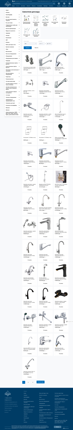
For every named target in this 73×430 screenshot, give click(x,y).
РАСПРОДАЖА (9, 14)
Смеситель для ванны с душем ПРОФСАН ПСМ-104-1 (61, 325)
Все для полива (9, 22)
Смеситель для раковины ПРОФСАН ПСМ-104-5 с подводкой (44, 349)
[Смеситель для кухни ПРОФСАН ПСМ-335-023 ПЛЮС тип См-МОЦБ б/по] (61, 340)
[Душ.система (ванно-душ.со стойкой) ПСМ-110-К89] (61, 106)
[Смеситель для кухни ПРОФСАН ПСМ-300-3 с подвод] (61, 247)
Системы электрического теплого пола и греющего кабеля (11, 88)
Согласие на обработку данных (11, 404)
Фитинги (7, 110)
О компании (39, 5)
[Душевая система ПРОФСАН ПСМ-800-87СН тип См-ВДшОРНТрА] (45, 176)
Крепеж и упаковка (10, 46)
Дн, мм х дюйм (26, 41)
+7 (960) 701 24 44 (63, 1)
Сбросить (36, 47)
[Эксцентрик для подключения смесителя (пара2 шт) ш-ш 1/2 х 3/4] (29, 59)
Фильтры (8, 107)
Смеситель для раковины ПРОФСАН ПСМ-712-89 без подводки (28, 278)
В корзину (30, 72)
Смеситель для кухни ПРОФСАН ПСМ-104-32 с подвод (44, 255)
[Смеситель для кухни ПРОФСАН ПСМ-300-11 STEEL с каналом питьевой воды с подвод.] (61, 200)
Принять (57, 426)
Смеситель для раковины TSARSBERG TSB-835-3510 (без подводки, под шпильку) (45, 91)
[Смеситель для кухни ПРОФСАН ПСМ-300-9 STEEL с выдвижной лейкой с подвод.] (29, 247)
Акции (13, 5)
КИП (7, 40)
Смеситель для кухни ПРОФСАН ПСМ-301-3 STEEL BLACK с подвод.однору (45, 302)
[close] (72, 321)
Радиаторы (8, 76)
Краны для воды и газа (11, 44)
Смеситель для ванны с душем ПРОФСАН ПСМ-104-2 (45, 325)
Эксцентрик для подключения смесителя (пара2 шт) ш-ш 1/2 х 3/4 (29, 68)
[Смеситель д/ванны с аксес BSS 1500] (29, 83)
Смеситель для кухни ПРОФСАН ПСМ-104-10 (28, 115)
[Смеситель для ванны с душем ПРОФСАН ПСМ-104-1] (61, 317)
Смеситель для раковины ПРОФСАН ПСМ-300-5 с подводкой (44, 232)
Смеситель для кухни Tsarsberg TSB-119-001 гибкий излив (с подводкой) (45, 208)
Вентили (7, 17)
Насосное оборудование (11, 53)
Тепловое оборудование (11, 97)
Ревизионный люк (10, 79)
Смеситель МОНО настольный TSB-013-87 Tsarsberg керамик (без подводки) (29, 349)
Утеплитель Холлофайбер (11, 105)
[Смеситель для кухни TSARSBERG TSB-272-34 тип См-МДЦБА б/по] (29, 200)
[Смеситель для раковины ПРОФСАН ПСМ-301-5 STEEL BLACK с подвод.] (61, 270)
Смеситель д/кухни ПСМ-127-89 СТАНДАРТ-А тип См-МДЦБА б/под (29, 372)
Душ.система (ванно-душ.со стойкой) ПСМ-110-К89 (60, 115)
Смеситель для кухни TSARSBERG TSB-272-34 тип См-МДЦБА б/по (28, 208)
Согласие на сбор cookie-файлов (11, 406)
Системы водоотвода (10, 81)
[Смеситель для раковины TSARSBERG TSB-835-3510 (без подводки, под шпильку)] (45, 83)
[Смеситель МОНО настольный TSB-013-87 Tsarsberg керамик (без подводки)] (29, 340)
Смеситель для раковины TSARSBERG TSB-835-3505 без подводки (29, 161)
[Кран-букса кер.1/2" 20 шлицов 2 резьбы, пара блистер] (61, 176)
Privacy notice (70, 321)
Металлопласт (9, 51)
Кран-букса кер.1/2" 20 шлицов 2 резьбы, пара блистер (61, 185)
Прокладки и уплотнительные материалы (12, 70)
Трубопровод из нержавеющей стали (10, 100)
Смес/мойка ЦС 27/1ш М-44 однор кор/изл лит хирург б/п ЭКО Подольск (45, 68)
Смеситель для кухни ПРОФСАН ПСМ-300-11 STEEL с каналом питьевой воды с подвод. (61, 208)
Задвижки (8, 33)
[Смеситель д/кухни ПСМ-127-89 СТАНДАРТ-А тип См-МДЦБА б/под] (29, 364)
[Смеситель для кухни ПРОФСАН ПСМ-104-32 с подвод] (45, 247)
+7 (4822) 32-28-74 (8, 398)
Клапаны (7, 42)
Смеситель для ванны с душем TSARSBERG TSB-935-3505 (29, 185)
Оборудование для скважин (12, 58)
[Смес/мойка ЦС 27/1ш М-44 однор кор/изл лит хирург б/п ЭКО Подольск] (45, 59)
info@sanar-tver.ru (55, 1)
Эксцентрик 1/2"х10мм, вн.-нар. (45, 137)
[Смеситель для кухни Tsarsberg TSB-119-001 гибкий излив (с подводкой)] (45, 200)
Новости (28, 5)
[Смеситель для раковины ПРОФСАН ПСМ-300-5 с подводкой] (45, 223)
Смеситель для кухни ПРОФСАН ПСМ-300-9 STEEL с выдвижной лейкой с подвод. (29, 255)
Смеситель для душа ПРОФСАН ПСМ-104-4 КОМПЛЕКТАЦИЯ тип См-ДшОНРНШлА (28, 325)
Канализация (8, 37)
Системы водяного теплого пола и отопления (11, 84)
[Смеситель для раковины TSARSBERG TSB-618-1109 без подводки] (45, 153)
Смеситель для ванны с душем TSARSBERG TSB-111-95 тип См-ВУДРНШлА (45, 115)
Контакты (51, 5)
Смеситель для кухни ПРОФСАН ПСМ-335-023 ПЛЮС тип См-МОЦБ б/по (60, 349)
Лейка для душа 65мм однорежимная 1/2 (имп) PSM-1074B (61, 138)
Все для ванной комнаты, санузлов (11, 20)
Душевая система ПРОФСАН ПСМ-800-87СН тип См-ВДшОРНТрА (44, 185)
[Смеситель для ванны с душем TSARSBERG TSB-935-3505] (29, 176)
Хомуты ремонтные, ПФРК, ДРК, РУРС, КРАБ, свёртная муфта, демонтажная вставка (12, 113)
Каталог (17, 5)
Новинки (7, 12)
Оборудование (9, 56)
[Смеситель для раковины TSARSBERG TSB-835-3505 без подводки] (29, 153)
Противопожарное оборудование (10, 74)
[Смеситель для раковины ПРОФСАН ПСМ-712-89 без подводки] (29, 270)
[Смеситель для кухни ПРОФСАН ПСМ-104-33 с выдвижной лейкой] (61, 83)
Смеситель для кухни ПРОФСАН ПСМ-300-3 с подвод (59, 255)
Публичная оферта (8, 408)
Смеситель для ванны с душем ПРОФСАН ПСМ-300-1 (29, 232)
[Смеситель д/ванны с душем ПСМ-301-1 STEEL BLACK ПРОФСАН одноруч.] (61, 293)
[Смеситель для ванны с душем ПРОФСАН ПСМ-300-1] (29, 223)
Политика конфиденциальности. (40, 427)
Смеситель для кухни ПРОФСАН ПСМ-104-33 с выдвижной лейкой (60, 91)
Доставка (23, 5)
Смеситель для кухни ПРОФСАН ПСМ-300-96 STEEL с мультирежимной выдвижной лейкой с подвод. (61, 232)
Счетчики (8, 95)
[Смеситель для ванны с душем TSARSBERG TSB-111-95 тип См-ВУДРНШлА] (45, 106)
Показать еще (41, 382)
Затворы (7, 35)
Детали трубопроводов (11, 28)
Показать (28, 47)
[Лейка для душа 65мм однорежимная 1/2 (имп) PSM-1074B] (61, 130)
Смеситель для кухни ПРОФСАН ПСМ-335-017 (60, 68)
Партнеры (45, 5)
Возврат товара (8, 410)
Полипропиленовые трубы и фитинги (12, 63)
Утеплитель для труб (10, 103)
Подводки (8, 60)
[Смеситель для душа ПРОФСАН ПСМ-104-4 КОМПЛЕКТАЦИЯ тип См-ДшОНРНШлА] (29, 317)
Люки (7, 49)
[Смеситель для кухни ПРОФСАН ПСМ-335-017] (61, 59)
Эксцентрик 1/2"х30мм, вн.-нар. (29, 137)
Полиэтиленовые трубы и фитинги (11, 67)
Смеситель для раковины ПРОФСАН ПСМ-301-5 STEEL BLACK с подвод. (60, 278)
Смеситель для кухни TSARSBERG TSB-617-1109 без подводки (61, 161)
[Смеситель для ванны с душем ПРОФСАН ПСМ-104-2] (45, 317)
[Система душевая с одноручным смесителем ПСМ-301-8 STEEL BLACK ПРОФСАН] (45, 270)
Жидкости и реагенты (10, 30)
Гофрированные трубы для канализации (11, 26)
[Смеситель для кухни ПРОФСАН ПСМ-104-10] (29, 106)
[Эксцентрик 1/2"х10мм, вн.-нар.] (45, 130)
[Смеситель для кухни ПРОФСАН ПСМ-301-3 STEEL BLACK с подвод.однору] (45, 293)
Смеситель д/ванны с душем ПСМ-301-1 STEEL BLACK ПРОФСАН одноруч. (60, 302)
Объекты (33, 5)
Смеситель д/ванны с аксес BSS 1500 (28, 91)
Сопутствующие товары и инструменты (11, 92)
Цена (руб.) (40, 41)
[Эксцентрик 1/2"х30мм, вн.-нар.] (29, 130)
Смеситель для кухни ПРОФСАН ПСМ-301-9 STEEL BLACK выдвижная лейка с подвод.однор (29, 302)
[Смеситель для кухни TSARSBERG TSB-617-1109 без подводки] (61, 153)
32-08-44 (70, 1)
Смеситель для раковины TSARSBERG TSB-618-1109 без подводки (45, 161)
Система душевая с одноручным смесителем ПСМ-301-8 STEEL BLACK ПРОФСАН (44, 278)
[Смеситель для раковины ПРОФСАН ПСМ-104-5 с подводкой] (45, 340)
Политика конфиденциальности (11, 402)
